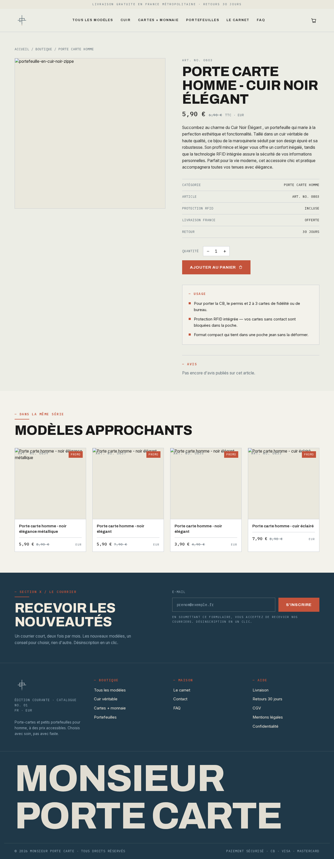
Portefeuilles (202, 20)
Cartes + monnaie (158, 20)
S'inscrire (299, 605)
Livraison (261, 690)
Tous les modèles (92, 20)
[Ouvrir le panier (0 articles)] (313, 20)
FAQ (261, 20)
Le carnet (237, 20)
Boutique (43, 49)
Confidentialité (265, 726)
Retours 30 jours (267, 699)
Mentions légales (268, 717)
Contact (180, 699)
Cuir (126, 20)
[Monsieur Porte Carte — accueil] (22, 20)
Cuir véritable (105, 699)
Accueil (22, 49)
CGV (257, 708)
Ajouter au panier (213, 267)
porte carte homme (76, 49)
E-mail (179, 592)
